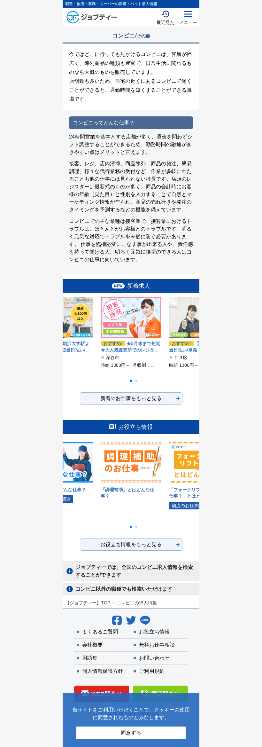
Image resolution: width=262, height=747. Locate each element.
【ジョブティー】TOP (87, 602)
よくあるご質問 (100, 631)
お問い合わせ (154, 658)
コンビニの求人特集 (137, 602)
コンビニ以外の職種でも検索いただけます (124, 589)
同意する (131, 732)
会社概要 (92, 645)
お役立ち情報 (154, 631)
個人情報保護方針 (102, 671)
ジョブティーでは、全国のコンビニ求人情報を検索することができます (134, 571)
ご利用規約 (152, 671)
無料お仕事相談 (157, 645)
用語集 (89, 658)
